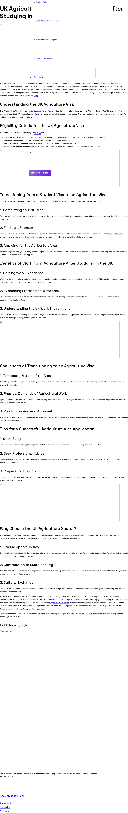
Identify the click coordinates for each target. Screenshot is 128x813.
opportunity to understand (69, 279)
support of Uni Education (59, 603)
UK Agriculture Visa (115, 234)
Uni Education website (90, 614)
